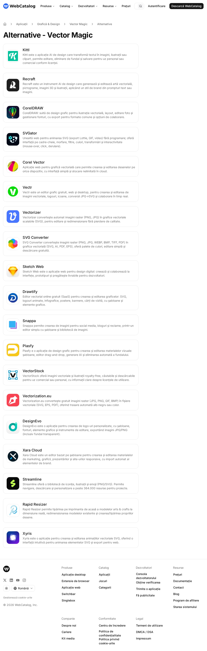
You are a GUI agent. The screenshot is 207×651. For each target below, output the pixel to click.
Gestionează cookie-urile (17, 597)
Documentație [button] (182, 581)
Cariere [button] (66, 632)
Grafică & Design (48, 24)
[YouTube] (17, 580)
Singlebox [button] (68, 600)
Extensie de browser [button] (75, 581)
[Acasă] (19, 6)
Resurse (108, 6)
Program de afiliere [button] (186, 600)
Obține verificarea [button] (148, 582)
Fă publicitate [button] (145, 595)
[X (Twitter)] (4, 580)
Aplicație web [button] (71, 587)
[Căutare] (140, 6)
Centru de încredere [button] (112, 625)
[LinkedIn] (11, 580)
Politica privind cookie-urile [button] (109, 641)
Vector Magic (79, 24)
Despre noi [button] (69, 625)
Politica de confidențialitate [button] (110, 633)
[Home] (4, 24)
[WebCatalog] (6, 569)
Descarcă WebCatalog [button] (186, 6)
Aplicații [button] (104, 574)
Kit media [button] (68, 638)
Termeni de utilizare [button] (149, 625)
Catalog (65, 6)
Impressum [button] (143, 638)
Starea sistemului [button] (185, 607)
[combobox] (23, 588)
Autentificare (156, 6)
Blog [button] (176, 594)
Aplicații (21, 24)
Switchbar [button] (68, 594)
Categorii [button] (105, 587)
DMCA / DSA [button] (144, 632)
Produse (46, 6)
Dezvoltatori (86, 6)
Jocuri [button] (103, 581)
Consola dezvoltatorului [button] (146, 576)
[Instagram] (24, 580)
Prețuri (126, 6)
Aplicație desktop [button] (74, 574)
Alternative (104, 24)
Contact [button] (178, 587)
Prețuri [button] (177, 574)
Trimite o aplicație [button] (148, 589)
